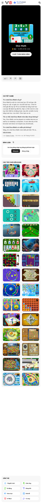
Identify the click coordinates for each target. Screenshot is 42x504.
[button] (7, 132)
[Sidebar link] (2, 3)
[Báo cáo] (15, 78)
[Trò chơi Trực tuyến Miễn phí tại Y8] (8, 2)
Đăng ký (15, 151)
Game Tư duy (10, 135)
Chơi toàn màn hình (21, 54)
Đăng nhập (25, 151)
